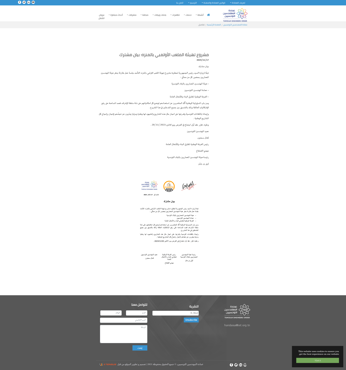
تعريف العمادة (238, 3)
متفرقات (132, 14)
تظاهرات (176, 14)
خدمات (189, 14)
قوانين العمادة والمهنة (214, 3)
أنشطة (200, 14)
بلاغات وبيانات (160, 14)
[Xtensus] (108, 364)
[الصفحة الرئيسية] (208, 14)
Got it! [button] (318, 360)
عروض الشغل (101, 16)
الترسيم (193, 3)
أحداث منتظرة (116, 14)
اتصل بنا (179, 3)
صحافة (145, 14)
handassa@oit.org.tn (237, 325)
